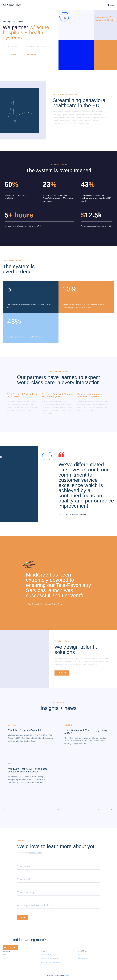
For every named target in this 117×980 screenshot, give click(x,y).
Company (20, 888)
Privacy (67, 975)
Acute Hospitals (46, 954)
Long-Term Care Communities (50, 962)
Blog (79, 954)
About (5, 954)
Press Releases (83, 958)
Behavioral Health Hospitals (50, 958)
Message (20, 901)
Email (19, 875)
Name (19, 862)
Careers (5, 958)
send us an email (35, 853)
